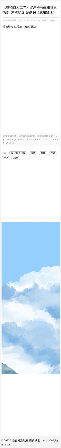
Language (52, 20)
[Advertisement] (30, 102)
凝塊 (43, 153)
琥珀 (5, 158)
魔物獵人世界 (18, 153)
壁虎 (53, 153)
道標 (33, 153)
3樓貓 (5, 20)
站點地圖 (23, 440)
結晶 (15, 158)
